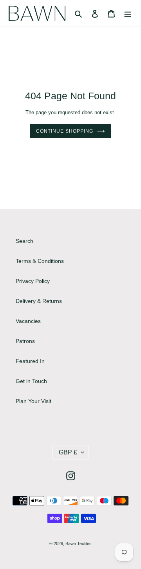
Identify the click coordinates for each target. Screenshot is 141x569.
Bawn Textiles (78, 543)
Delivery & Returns (39, 301)
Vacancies (28, 321)
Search (24, 241)
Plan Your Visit (33, 401)
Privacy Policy (33, 281)
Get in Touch (31, 381)
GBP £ (68, 452)
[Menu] (127, 13)
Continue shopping (64, 131)
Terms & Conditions (40, 261)
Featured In (30, 361)
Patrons (25, 341)
